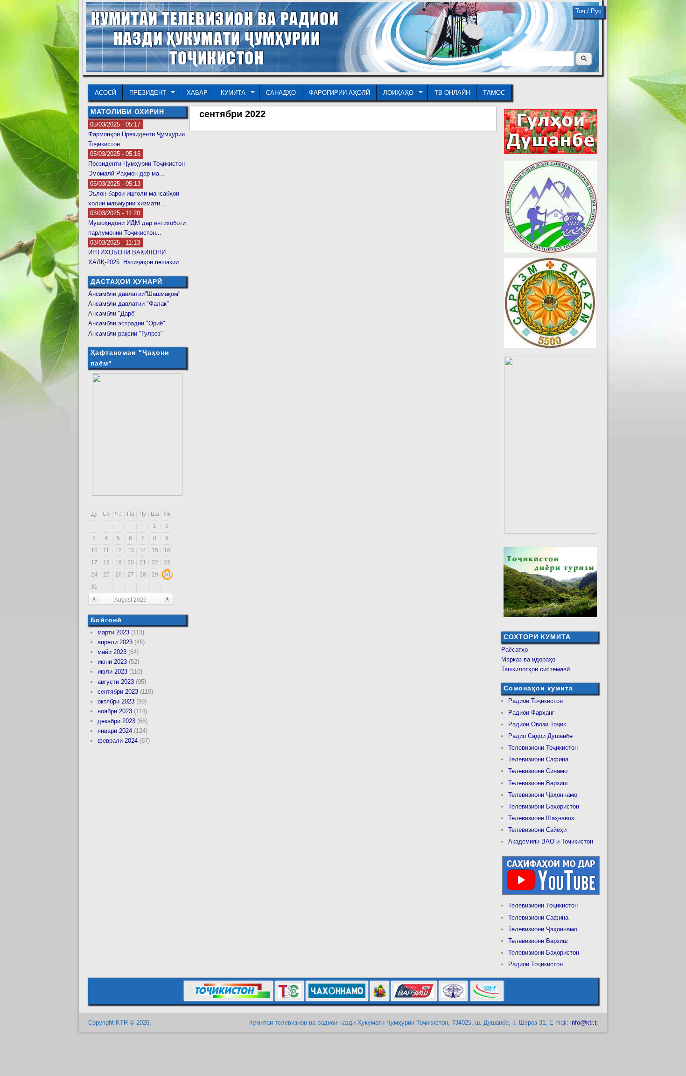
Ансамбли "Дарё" (112, 313)
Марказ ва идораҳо (528, 659)
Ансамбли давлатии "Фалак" (128, 303)
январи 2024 (115, 730)
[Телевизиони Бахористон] (379, 999)
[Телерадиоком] (453, 999)
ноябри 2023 (115, 711)
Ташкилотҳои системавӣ (535, 669)
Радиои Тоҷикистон (535, 700)
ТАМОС (494, 92)
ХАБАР (197, 92)
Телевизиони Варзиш (537, 783)
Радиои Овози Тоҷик (537, 724)
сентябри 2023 (118, 691)
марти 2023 (113, 632)
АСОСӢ (105, 92)
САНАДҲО (281, 92)
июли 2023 (112, 671)
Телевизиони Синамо (537, 770)
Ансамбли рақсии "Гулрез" (125, 333)
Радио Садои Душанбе (540, 735)
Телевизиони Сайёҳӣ (537, 829)
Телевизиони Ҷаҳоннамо (542, 794)
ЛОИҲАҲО (395, 93)
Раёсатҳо (514, 649)
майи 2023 (112, 651)
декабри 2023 (116, 720)
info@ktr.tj (584, 1022)
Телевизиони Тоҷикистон (543, 747)
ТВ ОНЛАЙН (452, 92)
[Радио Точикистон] (414, 999)
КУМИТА (229, 93)
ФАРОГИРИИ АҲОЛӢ (339, 92)
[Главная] (342, 70)
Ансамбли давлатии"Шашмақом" (134, 293)
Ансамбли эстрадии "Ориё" (126, 323)
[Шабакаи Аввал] (228, 999)
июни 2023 (112, 661)
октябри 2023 (116, 701)
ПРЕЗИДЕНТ (144, 93)
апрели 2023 (115, 642)
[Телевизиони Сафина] (289, 999)
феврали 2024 (118, 740)
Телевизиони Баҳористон (543, 806)
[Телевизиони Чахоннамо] (337, 999)
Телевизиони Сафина (538, 759)
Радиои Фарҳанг (531, 712)
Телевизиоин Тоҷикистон (543, 905)
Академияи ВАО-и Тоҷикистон (550, 841)
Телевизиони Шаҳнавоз (541, 818)
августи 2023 (116, 681)
